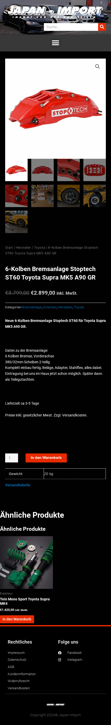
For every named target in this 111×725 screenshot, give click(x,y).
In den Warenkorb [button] (17, 619)
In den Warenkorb (46, 458)
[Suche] (102, 27)
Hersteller (23, 247)
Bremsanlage (32, 307)
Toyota (39, 247)
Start (9, 247)
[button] (55, 43)
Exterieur (50, 307)
